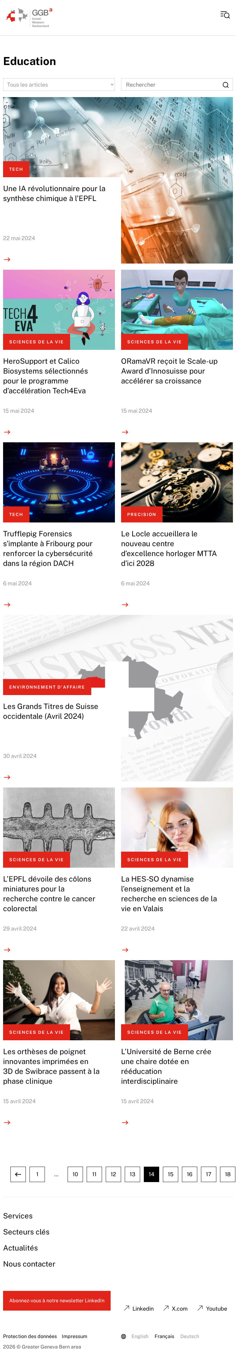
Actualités (20, 1247)
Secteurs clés (26, 1231)
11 (94, 1174)
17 (208, 1174)
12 (113, 1174)
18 (228, 1174)
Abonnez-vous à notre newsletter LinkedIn (56, 1301)
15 (171, 1174)
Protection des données (30, 1336)
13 (132, 1174)
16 (189, 1174)
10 (75, 1174)
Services (18, 1215)
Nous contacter (29, 1263)
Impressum (74, 1336)
